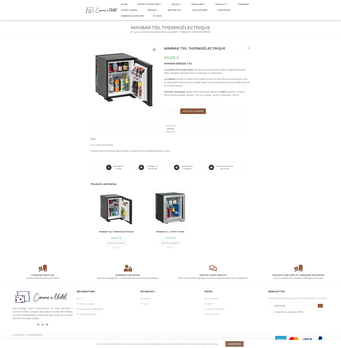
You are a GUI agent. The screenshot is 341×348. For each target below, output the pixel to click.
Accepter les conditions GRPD (289, 312)
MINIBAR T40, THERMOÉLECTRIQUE (116, 232)
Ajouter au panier (193, 111)
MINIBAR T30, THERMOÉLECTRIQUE (195, 32)
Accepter (234, 344)
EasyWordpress (35, 335)
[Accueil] (131, 32)
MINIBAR (116, 248)
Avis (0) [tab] (170, 129)
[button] (154, 50)
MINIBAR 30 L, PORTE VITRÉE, (170, 232)
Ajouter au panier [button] (116, 243)
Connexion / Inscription (132, 16)
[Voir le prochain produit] (248, 48)
